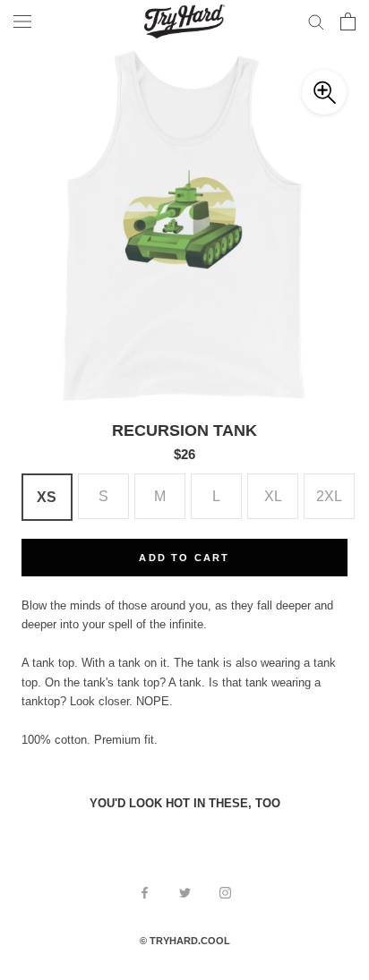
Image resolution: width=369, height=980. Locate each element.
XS (46, 497)
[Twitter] (185, 891)
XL (273, 496)
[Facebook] (144, 891)
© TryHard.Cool (185, 940)
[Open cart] (348, 21)
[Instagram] (225, 891)
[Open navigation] (22, 22)
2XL (329, 496)
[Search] (316, 21)
